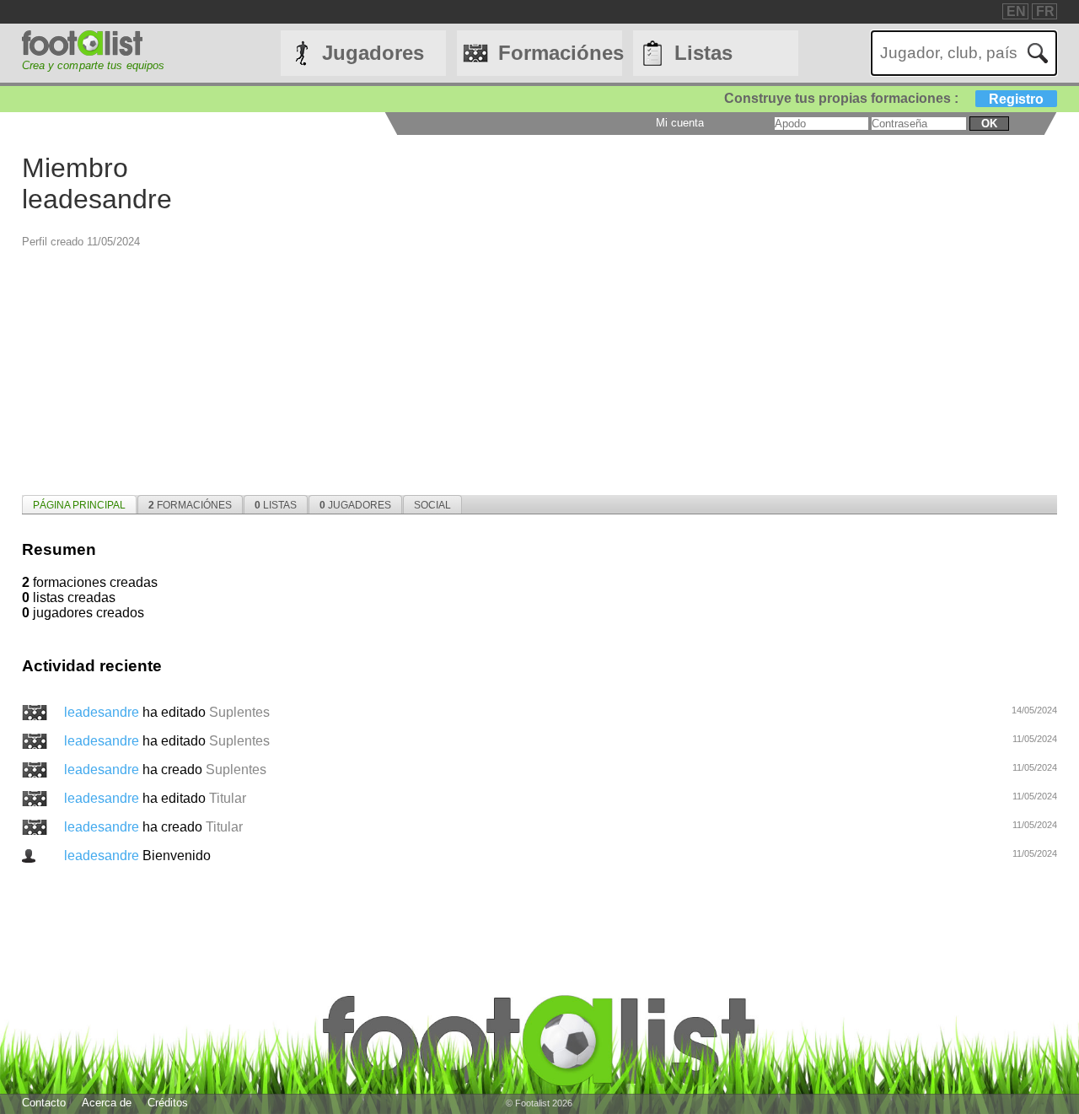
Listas (703, 52)
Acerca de (107, 1102)
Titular (227, 798)
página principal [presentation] (79, 505)
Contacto (44, 1102)
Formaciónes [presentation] (190, 505)
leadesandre (103, 712)
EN (1016, 11)
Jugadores (373, 52)
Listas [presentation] (276, 505)
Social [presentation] (432, 505)
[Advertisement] (527, 367)
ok (989, 123)
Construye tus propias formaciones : (884, 98)
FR (1045, 11)
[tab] (79, 504)
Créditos (168, 1102)
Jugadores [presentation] (355, 505)
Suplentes (239, 712)
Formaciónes (560, 52)
